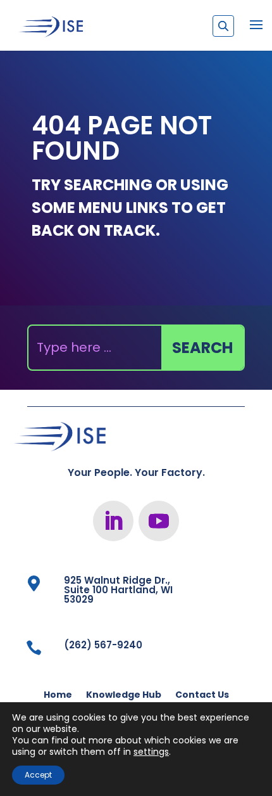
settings (151, 751)
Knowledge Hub (123, 695)
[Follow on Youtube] (159, 521)
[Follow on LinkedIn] (113, 521)
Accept (38, 774)
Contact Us (202, 695)
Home (58, 695)
